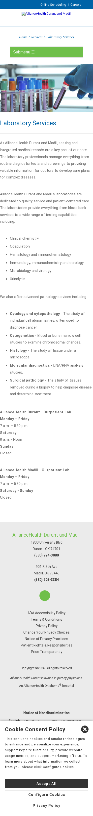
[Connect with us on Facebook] (44, 595)
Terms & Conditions (46, 619)
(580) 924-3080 (46, 555)
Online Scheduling (53, 4)
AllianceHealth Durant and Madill (46, 535)
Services (36, 36)
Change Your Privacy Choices (46, 632)
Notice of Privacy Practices (46, 639)
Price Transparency (46, 652)
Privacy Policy (47, 626)
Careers (75, 4)
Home (23, 36)
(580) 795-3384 (46, 580)
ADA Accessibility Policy (46, 613)
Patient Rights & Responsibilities (46, 645)
